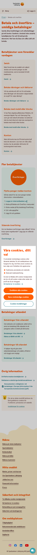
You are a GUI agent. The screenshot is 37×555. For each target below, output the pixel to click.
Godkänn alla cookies (18, 290)
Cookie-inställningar (18, 304)
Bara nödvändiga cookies (18, 297)
